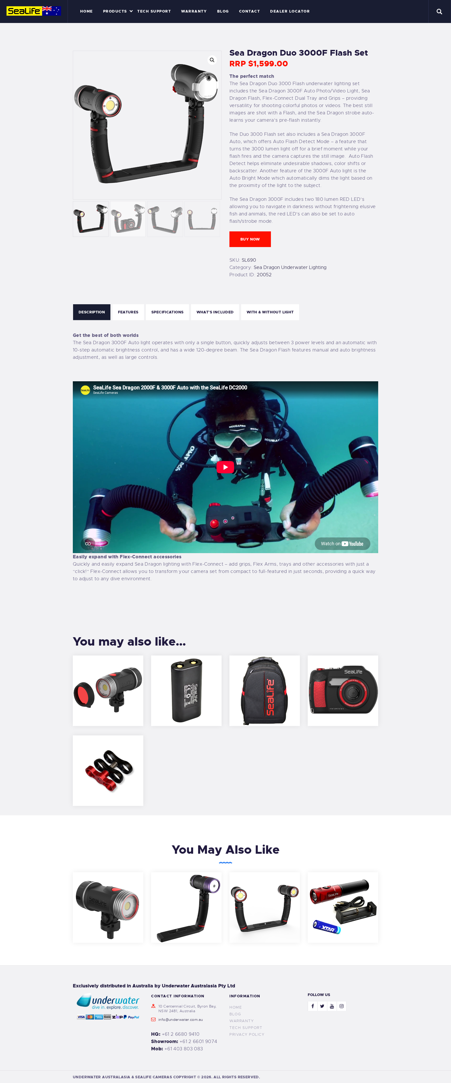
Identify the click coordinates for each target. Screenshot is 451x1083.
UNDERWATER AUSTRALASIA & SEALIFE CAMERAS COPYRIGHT (134, 1077)
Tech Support (245, 1027)
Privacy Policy (246, 1034)
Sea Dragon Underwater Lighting (290, 267)
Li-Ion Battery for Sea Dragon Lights (186, 683)
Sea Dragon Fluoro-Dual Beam (186, 900)
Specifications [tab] (167, 312)
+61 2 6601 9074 (198, 1041)
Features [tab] (128, 312)
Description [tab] (92, 312)
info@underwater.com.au (180, 1019)
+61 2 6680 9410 (181, 1034)
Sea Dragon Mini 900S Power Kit (343, 900)
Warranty (241, 1020)
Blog (235, 1014)
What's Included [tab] (215, 312)
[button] (212, 60)
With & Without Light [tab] (270, 312)
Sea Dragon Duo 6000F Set (265, 900)
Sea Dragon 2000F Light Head (108, 900)
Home (235, 1007)
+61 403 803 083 (183, 1049)
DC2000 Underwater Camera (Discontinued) (342, 683)
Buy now (250, 239)
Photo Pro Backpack (264, 683)
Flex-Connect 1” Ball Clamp (108, 763)
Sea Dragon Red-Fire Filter (108, 683)
